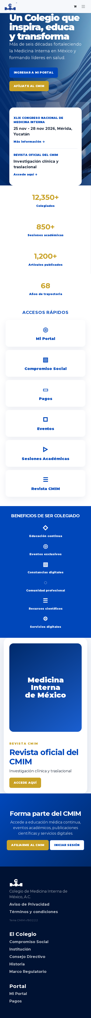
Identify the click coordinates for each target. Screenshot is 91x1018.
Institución (20, 949)
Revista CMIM (45, 483)
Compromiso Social (45, 363)
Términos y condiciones (33, 912)
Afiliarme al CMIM (27, 845)
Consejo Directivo (27, 956)
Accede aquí (25, 782)
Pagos (45, 393)
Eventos (45, 423)
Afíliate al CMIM (29, 86)
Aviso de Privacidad (29, 904)
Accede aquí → (25, 174)
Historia (17, 964)
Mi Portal (45, 333)
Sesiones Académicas (45, 453)
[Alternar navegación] (83, 6)
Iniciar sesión (67, 845)
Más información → (29, 141)
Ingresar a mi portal (33, 72)
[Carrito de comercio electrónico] (75, 6)
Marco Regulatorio (27, 971)
